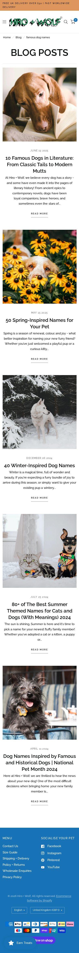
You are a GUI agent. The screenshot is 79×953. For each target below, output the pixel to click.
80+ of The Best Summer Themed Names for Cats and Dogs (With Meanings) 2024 (39, 610)
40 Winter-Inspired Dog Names (39, 465)
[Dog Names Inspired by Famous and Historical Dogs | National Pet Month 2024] (40, 703)
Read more (39, 214)
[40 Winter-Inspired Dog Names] (40, 412)
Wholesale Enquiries (17, 871)
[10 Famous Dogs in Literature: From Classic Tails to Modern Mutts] (40, 104)
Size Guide (10, 852)
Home (7, 37)
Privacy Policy (12, 877)
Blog (18, 37)
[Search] (65, 22)
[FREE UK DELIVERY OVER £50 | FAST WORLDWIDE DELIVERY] (40, 5)
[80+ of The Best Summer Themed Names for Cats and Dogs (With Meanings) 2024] (40, 551)
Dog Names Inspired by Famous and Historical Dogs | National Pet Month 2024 (39, 762)
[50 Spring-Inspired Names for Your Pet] (40, 267)
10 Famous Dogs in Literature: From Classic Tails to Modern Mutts (39, 164)
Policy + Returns (14, 865)
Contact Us (10, 846)
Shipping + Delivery (16, 858)
